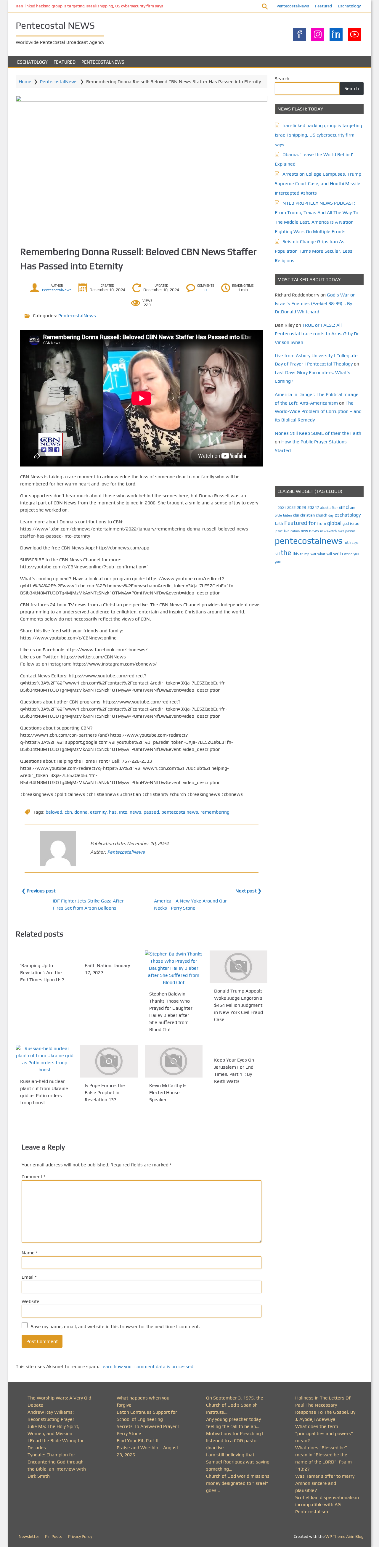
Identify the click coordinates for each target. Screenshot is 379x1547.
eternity (98, 812)
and (344, 507)
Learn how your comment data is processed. (147, 1366)
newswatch (328, 531)
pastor (350, 531)
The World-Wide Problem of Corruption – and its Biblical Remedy (318, 411)
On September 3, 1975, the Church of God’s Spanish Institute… (234, 1405)
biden (287, 515)
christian (307, 515)
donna (81, 812)
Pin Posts (53, 1536)
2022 (291, 507)
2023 (301, 507)
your (278, 561)
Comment (33, 1176)
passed (151, 812)
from (321, 523)
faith (279, 523)
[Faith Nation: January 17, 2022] (109, 954)
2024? (313, 507)
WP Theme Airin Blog (344, 1536)
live (286, 531)
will (329, 554)
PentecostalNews (293, 6)
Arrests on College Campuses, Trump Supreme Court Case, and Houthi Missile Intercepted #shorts (318, 183)
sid (277, 554)
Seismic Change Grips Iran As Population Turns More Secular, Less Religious (313, 251)
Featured (323, 6)
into (123, 812)
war (313, 554)
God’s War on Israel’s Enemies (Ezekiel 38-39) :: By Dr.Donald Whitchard (315, 303)
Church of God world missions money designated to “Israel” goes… (237, 1483)
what (321, 554)
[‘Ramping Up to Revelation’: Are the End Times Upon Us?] (44, 954)
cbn (68, 812)
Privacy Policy (80, 1536)
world (348, 554)
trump (304, 554)
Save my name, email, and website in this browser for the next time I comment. (115, 1326)
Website (30, 1301)
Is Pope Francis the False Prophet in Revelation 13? (105, 1092)
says (355, 543)
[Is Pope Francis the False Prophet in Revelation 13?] (109, 1061)
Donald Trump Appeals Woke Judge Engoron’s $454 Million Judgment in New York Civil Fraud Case (238, 1005)
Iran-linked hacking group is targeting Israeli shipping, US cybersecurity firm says (89, 6)
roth (347, 542)
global (334, 523)
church (321, 515)
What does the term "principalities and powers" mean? (324, 1433)
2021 (282, 508)
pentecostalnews (179, 812)
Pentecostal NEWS (55, 25)
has (113, 812)
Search (282, 78)
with (338, 553)
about (324, 507)
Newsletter (29, 1536)
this (296, 554)
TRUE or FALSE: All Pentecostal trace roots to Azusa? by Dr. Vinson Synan (317, 333)
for (312, 523)
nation (295, 531)
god (346, 523)
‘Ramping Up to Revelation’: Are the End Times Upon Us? (42, 972)
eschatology (348, 515)
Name (30, 1253)
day (330, 515)
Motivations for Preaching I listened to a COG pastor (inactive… (234, 1440)
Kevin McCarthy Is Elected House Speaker (168, 1092)
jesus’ (279, 531)
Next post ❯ (248, 891)
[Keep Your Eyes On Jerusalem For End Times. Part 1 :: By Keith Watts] (238, 1048)
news (135, 812)
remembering (214, 812)
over (341, 531)
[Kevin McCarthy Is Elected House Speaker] (174, 1061)
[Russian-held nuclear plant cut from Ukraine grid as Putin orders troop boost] (44, 1059)
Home (25, 81)
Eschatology (349, 6)
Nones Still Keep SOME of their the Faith (318, 433)
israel (355, 523)
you (356, 554)
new (304, 531)
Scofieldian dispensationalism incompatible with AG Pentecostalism (327, 1504)
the (286, 553)
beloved (54, 812)
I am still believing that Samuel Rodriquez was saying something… (237, 1462)
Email (29, 1277)
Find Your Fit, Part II (137, 1440)
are (352, 508)
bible (278, 515)
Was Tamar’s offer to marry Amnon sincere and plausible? (324, 1483)
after (334, 508)
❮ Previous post (38, 891)
